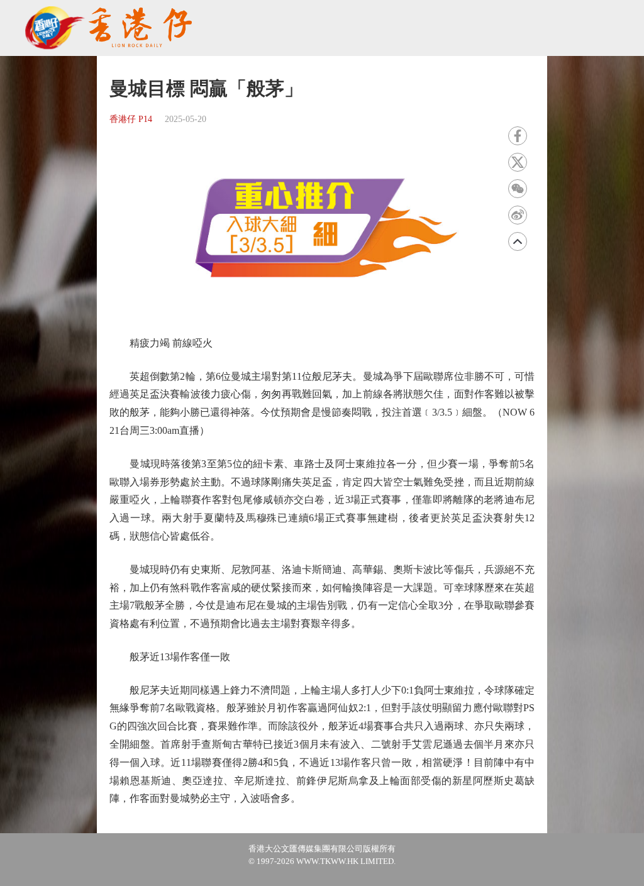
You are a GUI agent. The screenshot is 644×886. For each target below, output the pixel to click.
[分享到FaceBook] (517, 135)
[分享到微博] (517, 215)
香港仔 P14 (130, 119)
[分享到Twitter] (517, 162)
